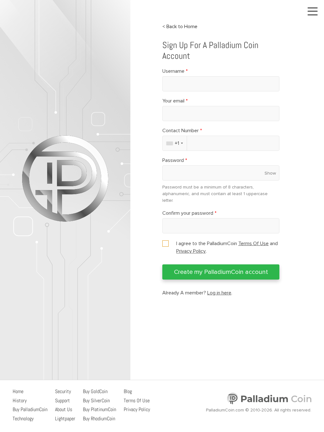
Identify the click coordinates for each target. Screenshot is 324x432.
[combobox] (175, 143)
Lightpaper (65, 418)
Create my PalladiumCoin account (221, 272)
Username (175, 71)
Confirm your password (189, 213)
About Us (63, 409)
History (20, 400)
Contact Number (182, 130)
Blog (128, 391)
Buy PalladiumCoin (30, 409)
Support (62, 400)
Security (63, 391)
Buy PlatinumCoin (99, 409)
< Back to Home (179, 26)
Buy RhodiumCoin (99, 418)
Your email (175, 101)
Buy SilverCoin (96, 400)
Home (18, 391)
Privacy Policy (191, 251)
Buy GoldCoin (95, 391)
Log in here (219, 293)
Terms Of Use (253, 243)
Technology (23, 418)
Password (174, 160)
